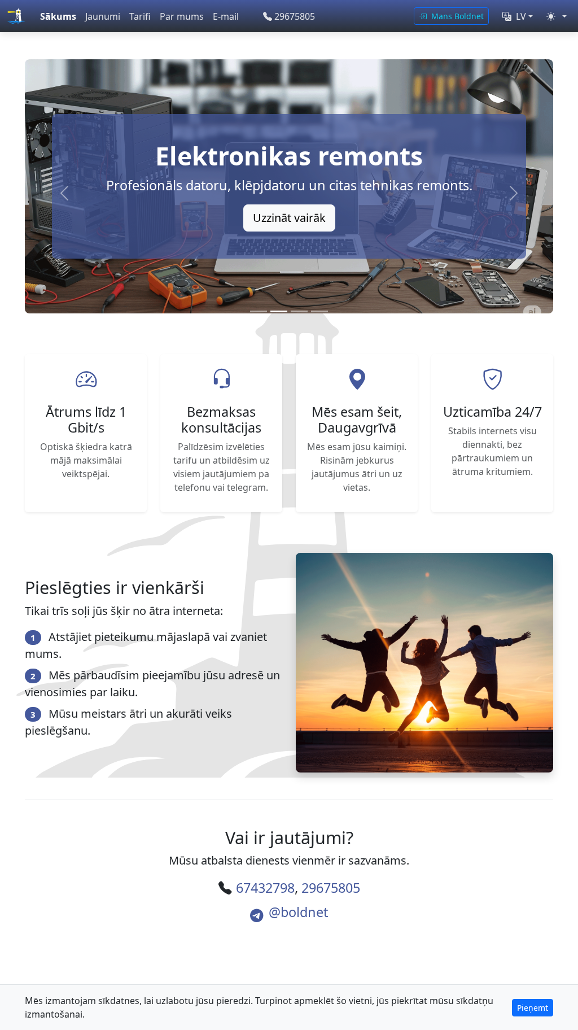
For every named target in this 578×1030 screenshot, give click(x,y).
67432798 (265, 888)
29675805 (294, 16)
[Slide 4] (319, 311)
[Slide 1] (258, 311)
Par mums (182, 16)
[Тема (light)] (556, 16)
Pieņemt (532, 1007)
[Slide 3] (299, 311)
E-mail (226, 16)
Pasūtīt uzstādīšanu (289, 217)
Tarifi (140, 16)
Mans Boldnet (456, 16)
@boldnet (298, 912)
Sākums (58, 16)
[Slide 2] (278, 311)
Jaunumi (102, 16)
